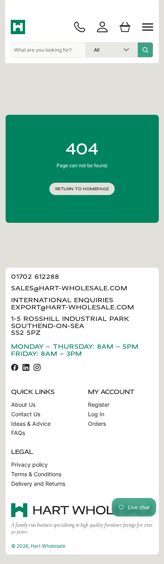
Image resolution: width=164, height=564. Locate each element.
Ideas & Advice (31, 424)
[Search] (145, 49)
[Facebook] (14, 367)
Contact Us (25, 414)
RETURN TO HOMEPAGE (82, 188)
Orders (97, 424)
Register (98, 405)
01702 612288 (35, 276)
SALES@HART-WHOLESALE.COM (69, 288)
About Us (23, 405)
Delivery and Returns (38, 484)
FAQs (18, 433)
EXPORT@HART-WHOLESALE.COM (72, 307)
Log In (96, 414)
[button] (147, 27)
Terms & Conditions (36, 474)
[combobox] (48, 49)
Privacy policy (29, 465)
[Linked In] (25, 367)
